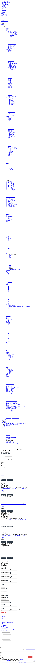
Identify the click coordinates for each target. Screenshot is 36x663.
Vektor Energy (8, 322)
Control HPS (10, 88)
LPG (8, 293)
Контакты (4, 6)
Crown (7, 349)
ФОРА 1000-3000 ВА (11, 132)
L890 (8, 106)
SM (8, 170)
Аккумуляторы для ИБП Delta (14, 269)
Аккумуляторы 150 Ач (10, 409)
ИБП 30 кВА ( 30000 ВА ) (10, 197)
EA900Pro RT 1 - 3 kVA (11, 38)
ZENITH (7, 375)
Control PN (9, 90)
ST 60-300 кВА (10, 169)
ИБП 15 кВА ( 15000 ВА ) (10, 187)
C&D (6, 350)
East (6, 30)
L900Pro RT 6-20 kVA (11, 102)
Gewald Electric (8, 174)
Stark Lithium (10, 319)
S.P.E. (5, 421)
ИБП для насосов (7, 425)
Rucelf (7, 367)
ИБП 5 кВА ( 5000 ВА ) (10, 201)
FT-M (10, 264)
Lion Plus (9, 120)
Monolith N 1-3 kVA (11, 61)
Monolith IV (9, 53)
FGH (8, 275)
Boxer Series (10, 117)
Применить (3, 612)
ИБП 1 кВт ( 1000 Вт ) (9, 182)
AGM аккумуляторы (9, 394)
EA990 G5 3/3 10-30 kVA (12, 31)
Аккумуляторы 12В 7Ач (10, 386)
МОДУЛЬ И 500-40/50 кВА (12, 145)
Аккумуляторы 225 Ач (10, 389)
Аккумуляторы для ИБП (10, 395)
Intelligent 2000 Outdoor (12, 54)
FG (8, 273)
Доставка (4, 7)
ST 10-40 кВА (10, 168)
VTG (8, 337)
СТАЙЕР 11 (9, 153)
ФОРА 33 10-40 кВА (11, 135)
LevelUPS (9, 118)
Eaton (7, 173)
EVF (8, 240)
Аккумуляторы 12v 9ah (10, 385)
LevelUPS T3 (10, 119)
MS (8, 301)
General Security (8, 283)
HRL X (10, 260)
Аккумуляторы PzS (9, 393)
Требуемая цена (3, 647)
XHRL (8, 248)
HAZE (7, 284)
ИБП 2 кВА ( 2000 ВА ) (10, 190)
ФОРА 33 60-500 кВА (11, 136)
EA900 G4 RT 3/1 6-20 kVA (12, 34)
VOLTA (7, 343)
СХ (8, 378)
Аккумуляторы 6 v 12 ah (10, 390)
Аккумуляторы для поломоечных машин (13, 404)
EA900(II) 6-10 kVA (11, 47)
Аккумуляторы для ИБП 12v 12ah (11, 396)
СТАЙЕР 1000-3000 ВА (12, 154)
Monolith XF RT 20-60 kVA (12, 67)
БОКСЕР (9, 137)
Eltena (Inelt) (8, 49)
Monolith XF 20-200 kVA (12, 66)
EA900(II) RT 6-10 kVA (11, 45)
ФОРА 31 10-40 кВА (11, 134)
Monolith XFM (10, 51)
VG (8, 338)
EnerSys (7, 353)
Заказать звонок (3, 10)
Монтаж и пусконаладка (6, 2)
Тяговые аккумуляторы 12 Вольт (11, 407)
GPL (8, 333)
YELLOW (7, 345)
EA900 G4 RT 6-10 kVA (11, 36)
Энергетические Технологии (11, 171)
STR (8, 165)
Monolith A (9, 52)
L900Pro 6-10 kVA (11, 101)
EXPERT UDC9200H (11, 73)
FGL (8, 274)
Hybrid (9, 218)
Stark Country (8, 124)
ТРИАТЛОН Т (10, 139)
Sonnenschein (8, 316)
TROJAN (7, 321)
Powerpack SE (10, 121)
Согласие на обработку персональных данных (9, 641)
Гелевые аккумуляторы (12, 305)
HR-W (10, 259)
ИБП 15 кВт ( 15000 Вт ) (10, 188)
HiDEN (7, 71)
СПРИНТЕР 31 (10, 150)
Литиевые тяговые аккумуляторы (12, 403)
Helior (7, 175)
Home (9, 43)
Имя (0, 632)
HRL (8, 247)
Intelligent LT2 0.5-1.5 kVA (12, 55)
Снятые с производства (12, 70)
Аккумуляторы (5, 224)
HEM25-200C (10, 85)
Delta (7, 29)
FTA (8, 311)
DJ (8, 288)
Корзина (2, 22)
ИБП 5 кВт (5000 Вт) (9, 202)
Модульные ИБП (9, 208)
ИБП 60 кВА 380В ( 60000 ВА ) (11, 204)
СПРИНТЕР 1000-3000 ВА (12, 148)
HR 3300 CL (10, 83)
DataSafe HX (10, 358)
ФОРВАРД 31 (10, 131)
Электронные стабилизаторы (11, 444)
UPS (8, 251)
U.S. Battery (8, 373)
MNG (8, 299)
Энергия (7, 436)
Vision (7, 342)
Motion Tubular (10, 370)
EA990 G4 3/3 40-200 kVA (12, 32)
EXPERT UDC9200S (11, 72)
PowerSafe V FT (10, 356)
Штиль (7, 163)
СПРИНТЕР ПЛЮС (11, 152)
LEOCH (7, 285)
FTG (8, 292)
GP (8, 243)
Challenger (7, 28)
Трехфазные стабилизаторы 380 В (12, 443)
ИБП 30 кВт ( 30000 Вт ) (10, 198)
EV (8, 233)
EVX (8, 250)
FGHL (9, 276)
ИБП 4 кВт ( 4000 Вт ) (10, 199)
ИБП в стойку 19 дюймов (10, 207)
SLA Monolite (10, 282)
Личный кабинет (5, 4)
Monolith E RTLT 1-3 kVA (12, 60)
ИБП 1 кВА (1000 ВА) (9, 181)
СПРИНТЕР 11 (10, 149)
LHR (8, 289)
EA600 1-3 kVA (10, 39)
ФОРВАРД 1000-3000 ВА (12, 128)
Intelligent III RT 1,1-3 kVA (12, 68)
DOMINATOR (10, 219)
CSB (6, 242)
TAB (6, 368)
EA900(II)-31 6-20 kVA (11, 48)
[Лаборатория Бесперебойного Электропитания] (9, 15)
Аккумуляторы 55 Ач (9, 410)
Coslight (7, 241)
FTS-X (10, 267)
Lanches (7, 97)
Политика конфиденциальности (8, 622)
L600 (8, 114)
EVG (8, 232)
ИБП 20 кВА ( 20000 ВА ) (10, 192)
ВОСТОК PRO (8, 376)
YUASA (7, 374)
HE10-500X (9, 82)
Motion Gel (9, 372)
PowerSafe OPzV (10, 357)
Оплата (3, 8)
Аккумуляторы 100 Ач (10, 384)
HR (9, 258)
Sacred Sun (8, 307)
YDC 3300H (10, 79)
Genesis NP (9, 360)
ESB (6, 271)
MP (8, 302)
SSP (8, 310)
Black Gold (9, 238)
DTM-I (10, 266)
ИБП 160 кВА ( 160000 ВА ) (10, 189)
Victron (7, 179)
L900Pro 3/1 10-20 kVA (11, 103)
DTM (10, 255)
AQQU (7, 226)
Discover (7, 352)
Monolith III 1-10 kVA (11, 64)
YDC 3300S (10, 78)
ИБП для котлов (7, 426)
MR (8, 300)
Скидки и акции (5, 1)
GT (8, 339)
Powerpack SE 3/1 (11, 123)
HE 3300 (9, 80)
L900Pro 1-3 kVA (10, 99)
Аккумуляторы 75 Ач (9, 411)
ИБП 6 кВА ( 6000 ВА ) (10, 203)
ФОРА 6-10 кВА (10, 133)
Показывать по (3, 565)
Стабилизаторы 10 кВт (10, 441)
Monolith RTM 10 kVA (11, 65)
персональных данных (22, 662)
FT (8, 291)
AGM (4, 586)
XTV (8, 252)
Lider (7, 430)
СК (8, 377)
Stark (7, 318)
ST (8, 166)
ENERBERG (8, 270)
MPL (8, 303)
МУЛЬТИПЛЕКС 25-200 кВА (12, 141)
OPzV (9, 294)
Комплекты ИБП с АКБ (6, 422)
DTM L (10, 257)
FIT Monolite (10, 277)
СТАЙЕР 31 (9, 155)
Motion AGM (10, 371)
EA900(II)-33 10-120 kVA (12, 46)
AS (8, 236)
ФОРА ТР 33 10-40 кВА (12, 147)
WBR (6, 344)
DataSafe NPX (10, 361)
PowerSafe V (10, 355)
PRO (8, 217)
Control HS (9, 89)
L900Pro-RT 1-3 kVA (11, 100)
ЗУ (2, 420)
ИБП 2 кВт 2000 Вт (9, 191)
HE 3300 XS (10, 81)
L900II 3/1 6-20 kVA (11, 111)
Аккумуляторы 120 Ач (10, 412)
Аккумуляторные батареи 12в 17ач (12, 383)
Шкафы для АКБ (5, 419)
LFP (8, 230)
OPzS (8, 290)
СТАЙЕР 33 (10, 156)
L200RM (9, 113)
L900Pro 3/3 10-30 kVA (12, 107)
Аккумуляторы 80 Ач (9, 391)
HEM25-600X (10, 86)
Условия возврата (5, 5)
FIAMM (7, 272)
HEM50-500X (10, 87)
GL (8, 325)
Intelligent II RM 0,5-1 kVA (12, 56)
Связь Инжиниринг (9, 162)
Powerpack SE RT (11, 122)
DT (9, 256)
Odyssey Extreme (11, 354)
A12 (8, 235)
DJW (8, 287)
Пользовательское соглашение (7, 623)
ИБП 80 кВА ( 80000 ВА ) (10, 206)
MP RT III (9, 77)
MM (8, 298)
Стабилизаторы (5, 427)
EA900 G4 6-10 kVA (11, 35)
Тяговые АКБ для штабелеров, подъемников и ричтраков (16, 406)
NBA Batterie (8, 304)
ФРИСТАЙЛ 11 (10, 158)
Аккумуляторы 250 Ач (10, 413)
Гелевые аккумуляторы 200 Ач (11, 401)
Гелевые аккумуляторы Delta (11, 402)
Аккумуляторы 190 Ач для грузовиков (12, 387)
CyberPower (8, 172)
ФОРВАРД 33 (10, 130)
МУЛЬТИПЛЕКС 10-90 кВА (12, 140)
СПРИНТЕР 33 (10, 151)
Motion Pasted (10, 369)
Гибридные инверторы (10, 223)
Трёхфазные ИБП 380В (10, 209)
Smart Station (10, 50)
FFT (8, 340)
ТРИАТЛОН (10, 138)
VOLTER (7, 439)
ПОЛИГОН (7, 434)
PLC (8, 328)
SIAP (6, 315)
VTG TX (9, 341)
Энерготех (8, 435)
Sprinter (7, 317)
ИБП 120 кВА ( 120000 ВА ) (10, 186)
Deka (7, 351)
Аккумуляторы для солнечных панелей (12, 418)
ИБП (3, 26)
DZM (8, 239)
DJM (8, 286)
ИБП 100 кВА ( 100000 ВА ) (10, 185)
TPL (8, 249)
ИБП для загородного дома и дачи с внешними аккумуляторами (15, 423)
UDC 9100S (10, 94)
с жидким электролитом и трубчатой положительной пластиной (19, 306)
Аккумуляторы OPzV (9, 392)
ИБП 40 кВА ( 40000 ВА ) (10, 200)
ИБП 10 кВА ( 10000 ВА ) (10, 183)
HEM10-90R (10, 84)
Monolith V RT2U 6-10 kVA (12, 63)
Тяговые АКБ (8, 405)
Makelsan (7, 116)
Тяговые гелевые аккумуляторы (11, 408)
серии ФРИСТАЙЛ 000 (11, 157)
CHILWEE (7, 237)
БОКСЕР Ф (9, 146)
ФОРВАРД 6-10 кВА (11, 129)
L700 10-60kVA (10, 98)
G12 (8, 234)
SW (8, 164)
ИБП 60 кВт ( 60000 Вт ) (10, 205)
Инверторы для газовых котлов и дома (11, 424)
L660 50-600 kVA (11, 115)
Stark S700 (9, 320)
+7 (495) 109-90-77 (4, 625)
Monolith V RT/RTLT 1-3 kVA (12, 62)
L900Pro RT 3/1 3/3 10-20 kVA (13, 104)
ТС (8, 379)
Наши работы (4, 3)
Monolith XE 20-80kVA (11, 69)
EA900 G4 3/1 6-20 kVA (12, 33)
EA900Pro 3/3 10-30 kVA (12, 44)
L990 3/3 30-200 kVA (11, 105)
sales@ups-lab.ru (3, 626)
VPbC (9, 323)
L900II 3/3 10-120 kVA (11, 112)
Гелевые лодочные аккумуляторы (12, 417)
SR (8, 167)
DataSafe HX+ (10, 359)
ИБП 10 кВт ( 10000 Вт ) (10, 184)
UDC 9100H (10, 95)
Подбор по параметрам (5, 453)
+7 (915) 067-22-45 (4, 627)
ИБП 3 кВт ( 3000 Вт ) (10, 196)
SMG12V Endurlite (11, 281)
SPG (8, 309)
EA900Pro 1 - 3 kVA (11, 37)
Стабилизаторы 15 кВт (10, 442)
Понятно (30, 657)
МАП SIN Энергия (9, 216)
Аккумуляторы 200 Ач (10, 388)
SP (8, 308)
